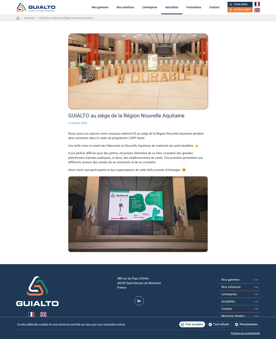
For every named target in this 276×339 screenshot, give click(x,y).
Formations (193, 7)
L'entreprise (149, 7)
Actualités (171, 7)
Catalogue (241, 4)
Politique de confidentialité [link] (245, 333)
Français (257, 4)
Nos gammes (100, 7)
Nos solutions (125, 7)
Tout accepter (194, 324)
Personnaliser (249, 324)
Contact (214, 7)
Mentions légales (233, 316)
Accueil (18, 18)
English (257, 10)
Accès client (242, 9)
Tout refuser (221, 324)
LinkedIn (139, 301)
